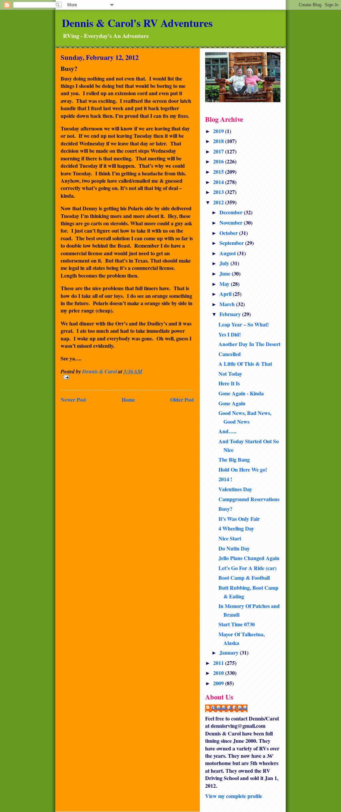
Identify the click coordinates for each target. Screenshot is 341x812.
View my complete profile (233, 796)
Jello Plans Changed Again (248, 558)
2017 (219, 151)
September (232, 243)
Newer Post (73, 399)
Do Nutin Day (234, 548)
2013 (219, 192)
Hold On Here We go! (242, 469)
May (225, 284)
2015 (219, 171)
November (231, 222)
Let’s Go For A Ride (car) (247, 568)
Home (128, 399)
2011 (219, 663)
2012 (219, 202)
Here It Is (229, 383)
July (224, 263)
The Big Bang (234, 459)
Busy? (225, 508)
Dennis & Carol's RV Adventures (137, 23)
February (230, 314)
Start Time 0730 (236, 624)
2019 (219, 131)
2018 (219, 141)
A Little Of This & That (245, 363)
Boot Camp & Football (244, 577)
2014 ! (225, 479)
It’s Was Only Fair (239, 518)
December (231, 212)
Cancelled (229, 354)
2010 (219, 673)
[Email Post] (127, 377)
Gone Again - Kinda (241, 393)
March (227, 304)
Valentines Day (235, 489)
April (226, 294)
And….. (227, 431)
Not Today (230, 373)
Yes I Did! (229, 334)
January (229, 652)
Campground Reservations (248, 499)
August (228, 253)
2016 (219, 161)
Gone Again (231, 403)
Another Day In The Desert (249, 344)
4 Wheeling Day (236, 528)
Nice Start (229, 538)
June (225, 273)
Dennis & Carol (229, 708)
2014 (219, 182)
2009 (219, 683)
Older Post (182, 399)
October (229, 233)
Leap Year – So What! (243, 324)
